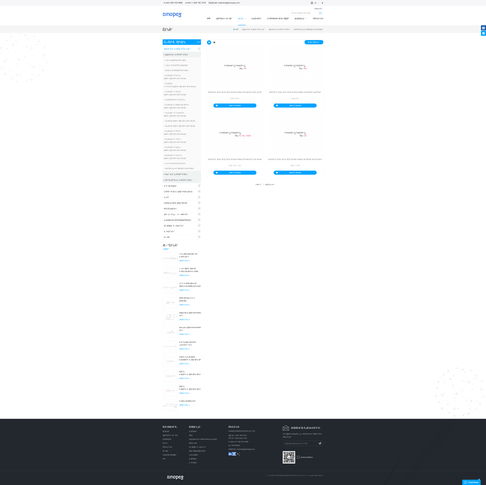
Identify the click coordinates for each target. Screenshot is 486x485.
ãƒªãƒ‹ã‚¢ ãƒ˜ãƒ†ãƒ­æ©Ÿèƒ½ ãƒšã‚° (177, 70)
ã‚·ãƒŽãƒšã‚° (193, 431)
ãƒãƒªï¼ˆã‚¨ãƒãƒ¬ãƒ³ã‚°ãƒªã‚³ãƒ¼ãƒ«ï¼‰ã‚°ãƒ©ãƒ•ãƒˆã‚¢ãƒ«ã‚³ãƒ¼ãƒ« (235, 92)
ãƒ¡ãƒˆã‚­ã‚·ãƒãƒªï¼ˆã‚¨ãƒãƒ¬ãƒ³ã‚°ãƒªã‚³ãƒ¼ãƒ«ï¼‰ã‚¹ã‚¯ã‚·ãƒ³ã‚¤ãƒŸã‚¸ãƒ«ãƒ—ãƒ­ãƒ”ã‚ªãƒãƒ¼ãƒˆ (190, 388)
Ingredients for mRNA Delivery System (203, 439)
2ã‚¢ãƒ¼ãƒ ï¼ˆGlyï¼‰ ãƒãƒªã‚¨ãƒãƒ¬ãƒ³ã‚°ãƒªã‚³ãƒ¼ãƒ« (175, 93)
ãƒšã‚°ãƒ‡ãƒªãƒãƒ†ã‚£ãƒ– (197, 451)
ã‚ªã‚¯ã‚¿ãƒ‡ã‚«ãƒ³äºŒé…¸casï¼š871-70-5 (188, 343)
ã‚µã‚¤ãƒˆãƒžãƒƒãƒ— (170, 455)
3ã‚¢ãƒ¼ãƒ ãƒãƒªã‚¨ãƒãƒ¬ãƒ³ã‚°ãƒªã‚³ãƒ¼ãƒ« (180, 121)
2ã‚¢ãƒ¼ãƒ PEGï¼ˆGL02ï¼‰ (175, 100)
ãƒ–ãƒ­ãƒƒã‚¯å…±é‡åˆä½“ (174, 226)
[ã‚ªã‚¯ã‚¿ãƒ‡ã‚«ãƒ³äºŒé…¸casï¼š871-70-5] (170, 346)
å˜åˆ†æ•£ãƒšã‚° (170, 186)
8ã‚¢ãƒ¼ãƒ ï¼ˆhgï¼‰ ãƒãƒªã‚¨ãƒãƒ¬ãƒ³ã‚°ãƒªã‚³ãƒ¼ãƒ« (175, 148)
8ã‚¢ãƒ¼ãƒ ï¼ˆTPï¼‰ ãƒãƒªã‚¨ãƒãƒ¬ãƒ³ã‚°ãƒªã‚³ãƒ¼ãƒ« (175, 140)
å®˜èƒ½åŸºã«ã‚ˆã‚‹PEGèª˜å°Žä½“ (178, 180)
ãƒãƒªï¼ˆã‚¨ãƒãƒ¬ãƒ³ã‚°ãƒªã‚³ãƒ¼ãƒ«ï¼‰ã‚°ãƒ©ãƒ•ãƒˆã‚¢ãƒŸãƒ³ (295, 92)
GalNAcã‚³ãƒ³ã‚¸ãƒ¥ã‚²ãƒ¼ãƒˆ (176, 203)
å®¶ (208, 18)
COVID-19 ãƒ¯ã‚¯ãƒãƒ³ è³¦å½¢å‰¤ (178, 191)
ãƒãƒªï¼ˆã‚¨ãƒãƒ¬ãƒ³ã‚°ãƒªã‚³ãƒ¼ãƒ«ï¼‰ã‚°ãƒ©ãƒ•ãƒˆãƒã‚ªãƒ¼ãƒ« (295, 159)
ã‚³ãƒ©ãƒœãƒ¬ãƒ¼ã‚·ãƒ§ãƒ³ (278, 18)
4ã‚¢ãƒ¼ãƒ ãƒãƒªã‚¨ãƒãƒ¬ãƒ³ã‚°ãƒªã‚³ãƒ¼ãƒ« (180, 126)
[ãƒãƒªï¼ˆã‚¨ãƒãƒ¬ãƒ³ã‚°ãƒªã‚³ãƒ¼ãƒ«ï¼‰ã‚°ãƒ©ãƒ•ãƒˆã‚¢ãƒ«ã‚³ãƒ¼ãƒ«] (235, 67)
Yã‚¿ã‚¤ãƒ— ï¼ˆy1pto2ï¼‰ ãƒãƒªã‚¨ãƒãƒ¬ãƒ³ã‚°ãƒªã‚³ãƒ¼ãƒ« (175, 114)
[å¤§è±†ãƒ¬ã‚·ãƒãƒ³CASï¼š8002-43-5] (170, 317)
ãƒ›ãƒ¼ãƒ (166, 431)
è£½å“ (240, 19)
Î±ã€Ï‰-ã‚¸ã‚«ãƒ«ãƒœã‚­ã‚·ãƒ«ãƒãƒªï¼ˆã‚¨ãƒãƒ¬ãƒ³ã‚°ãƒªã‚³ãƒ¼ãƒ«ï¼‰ (190, 358)
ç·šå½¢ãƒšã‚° (193, 455)
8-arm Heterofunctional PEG (175, 163)
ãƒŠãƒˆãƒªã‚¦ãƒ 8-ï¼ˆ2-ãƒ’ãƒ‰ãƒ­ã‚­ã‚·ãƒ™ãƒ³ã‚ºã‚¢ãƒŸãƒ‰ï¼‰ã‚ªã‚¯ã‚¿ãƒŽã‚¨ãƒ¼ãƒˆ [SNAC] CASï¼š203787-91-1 (190, 299)
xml (164, 459)
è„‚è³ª (166, 197)
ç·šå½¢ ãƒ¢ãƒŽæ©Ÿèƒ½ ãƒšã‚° (176, 60)
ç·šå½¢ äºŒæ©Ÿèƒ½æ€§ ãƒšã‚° (176, 65)
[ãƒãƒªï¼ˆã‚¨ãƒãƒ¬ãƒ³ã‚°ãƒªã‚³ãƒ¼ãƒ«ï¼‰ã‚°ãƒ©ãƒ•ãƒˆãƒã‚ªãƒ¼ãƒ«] (295, 134)
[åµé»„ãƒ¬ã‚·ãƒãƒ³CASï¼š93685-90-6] (170, 332)
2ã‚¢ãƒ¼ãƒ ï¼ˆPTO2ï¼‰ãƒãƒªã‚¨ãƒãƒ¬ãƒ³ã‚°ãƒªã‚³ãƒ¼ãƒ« (180, 85)
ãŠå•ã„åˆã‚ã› (318, 18)
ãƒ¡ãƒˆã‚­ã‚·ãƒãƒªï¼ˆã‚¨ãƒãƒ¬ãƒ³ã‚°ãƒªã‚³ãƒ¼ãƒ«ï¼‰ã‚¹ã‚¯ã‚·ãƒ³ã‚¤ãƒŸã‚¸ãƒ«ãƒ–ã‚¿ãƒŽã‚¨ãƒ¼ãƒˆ (190, 373)
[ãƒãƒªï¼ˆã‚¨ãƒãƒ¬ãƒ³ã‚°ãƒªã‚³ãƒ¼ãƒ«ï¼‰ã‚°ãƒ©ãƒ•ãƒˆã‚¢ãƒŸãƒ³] (295, 67)
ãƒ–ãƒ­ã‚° (166, 451)
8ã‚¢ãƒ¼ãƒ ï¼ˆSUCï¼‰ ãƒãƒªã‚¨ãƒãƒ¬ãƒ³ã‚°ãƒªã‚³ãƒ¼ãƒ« (175, 156)
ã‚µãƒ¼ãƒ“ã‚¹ (256, 18)
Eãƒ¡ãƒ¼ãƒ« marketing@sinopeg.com (224, 3)
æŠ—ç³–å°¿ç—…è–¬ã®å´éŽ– (176, 214)
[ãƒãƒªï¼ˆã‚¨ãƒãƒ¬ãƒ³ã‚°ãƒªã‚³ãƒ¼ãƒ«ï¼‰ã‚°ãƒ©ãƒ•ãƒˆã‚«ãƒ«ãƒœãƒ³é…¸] (235, 134)
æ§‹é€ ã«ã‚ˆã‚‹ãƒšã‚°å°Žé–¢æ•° (253, 29)
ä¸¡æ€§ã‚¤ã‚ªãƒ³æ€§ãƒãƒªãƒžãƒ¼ (177, 220)
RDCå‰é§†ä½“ (170, 209)
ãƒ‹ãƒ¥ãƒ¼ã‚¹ (300, 19)
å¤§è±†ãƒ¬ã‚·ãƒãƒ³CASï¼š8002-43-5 (190, 314)
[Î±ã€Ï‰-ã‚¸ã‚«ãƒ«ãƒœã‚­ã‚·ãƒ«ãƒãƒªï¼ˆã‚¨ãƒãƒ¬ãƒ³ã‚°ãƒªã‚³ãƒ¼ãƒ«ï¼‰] (170, 361)
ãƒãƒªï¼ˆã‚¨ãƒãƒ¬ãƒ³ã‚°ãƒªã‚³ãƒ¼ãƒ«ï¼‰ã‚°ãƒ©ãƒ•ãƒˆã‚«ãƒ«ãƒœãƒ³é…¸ (235, 160)
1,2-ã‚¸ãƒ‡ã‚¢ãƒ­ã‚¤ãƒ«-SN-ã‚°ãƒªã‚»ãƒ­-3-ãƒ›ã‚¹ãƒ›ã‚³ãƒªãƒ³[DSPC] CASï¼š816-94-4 (188, 255)
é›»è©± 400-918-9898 (173, 3)
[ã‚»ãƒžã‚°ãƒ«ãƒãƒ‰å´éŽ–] (170, 405)
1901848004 (235, 445)
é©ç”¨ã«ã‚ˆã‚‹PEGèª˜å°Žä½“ (176, 174)
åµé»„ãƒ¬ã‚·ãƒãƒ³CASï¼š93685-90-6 (190, 328)
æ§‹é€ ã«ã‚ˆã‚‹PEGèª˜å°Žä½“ (279, 29)
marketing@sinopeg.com (246, 449)
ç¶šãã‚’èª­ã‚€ (183, 261)
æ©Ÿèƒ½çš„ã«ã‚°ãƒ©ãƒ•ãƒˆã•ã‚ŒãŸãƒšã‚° (308, 29)
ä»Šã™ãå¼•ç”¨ (314, 42)
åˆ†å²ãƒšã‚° (193, 463)
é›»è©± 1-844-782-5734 (195, 3)
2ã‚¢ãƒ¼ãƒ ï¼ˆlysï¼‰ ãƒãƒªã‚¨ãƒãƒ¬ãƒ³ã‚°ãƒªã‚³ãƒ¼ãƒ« (175, 76)
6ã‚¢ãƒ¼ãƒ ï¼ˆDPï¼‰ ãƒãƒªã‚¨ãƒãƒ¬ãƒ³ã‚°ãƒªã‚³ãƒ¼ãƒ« (175, 132)
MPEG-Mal (193, 443)
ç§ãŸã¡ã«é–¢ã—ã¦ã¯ (224, 18)
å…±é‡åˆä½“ (169, 231)
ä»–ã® (167, 237)
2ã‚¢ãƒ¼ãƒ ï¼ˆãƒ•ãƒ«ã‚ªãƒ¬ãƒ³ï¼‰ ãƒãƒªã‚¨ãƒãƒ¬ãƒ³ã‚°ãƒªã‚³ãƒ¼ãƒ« (176, 106)
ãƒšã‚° (191, 435)
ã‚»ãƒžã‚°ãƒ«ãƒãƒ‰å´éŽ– (187, 401)
